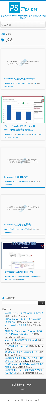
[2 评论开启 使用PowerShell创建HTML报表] (42, 248)
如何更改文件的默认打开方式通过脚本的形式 (24, 313)
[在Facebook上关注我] (7, 25)
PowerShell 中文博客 (18, 400)
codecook (8, 185)
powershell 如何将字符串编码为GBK (21, 340)
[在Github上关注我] (10, 25)
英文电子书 (34, 276)
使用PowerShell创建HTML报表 (18, 272)
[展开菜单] (42, 24)
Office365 (35, 134)
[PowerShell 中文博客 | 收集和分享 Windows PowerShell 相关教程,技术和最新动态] (23, 8)
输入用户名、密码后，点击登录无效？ (21, 352)
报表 (35, 83)
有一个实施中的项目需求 (15, 325)
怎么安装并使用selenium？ (17, 346)
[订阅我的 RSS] (3, 25)
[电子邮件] (5, 25)
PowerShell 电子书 (23, 276)
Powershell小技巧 (23, 83)
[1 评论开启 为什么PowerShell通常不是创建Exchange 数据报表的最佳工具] (42, 102)
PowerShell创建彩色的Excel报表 (19, 78)
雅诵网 (23, 389)
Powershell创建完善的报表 (17, 224)
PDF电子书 (8, 279)
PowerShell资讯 (22, 134)
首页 (3, 34)
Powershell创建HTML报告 (16, 177)
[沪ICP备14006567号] (32, 400)
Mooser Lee (8, 86)
